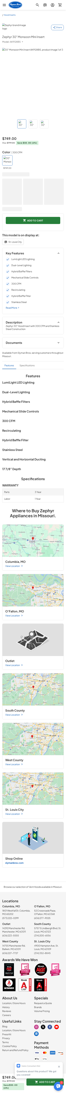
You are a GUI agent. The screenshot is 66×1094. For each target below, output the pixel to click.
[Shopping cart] (60, 5)
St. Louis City (15, 241)
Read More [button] (11, 307)
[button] (45, 5)
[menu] (4, 5)
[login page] (52, 5)
